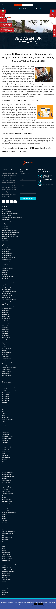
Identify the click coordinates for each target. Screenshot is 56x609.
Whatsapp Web (5, 588)
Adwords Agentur (6, 219)
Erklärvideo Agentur (6, 375)
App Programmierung (7, 537)
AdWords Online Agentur (7, 221)
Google (3, 413)
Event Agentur (5, 283)
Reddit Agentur (5, 333)
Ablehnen (40, 604)
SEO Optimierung (6, 392)
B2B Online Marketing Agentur (9, 291)
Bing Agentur (5, 244)
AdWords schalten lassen (7, 487)
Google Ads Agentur (6, 226)
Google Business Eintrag (7, 436)
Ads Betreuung (5, 468)
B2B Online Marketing (7, 567)
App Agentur (4, 350)
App (3, 535)
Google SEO (5, 388)
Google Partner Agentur (7, 268)
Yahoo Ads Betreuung (7, 508)
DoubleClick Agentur (6, 371)
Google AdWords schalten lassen (9, 489)
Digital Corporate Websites (8, 569)
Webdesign (4, 525)
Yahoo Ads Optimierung (7, 510)
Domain (3, 421)
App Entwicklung (5, 539)
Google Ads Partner (6, 480)
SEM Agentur (5, 240)
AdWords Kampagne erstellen (9, 486)
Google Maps (5, 442)
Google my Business (6, 438)
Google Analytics (5, 432)
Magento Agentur (6, 342)
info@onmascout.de (36, 12)
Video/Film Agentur (6, 373)
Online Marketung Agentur (8, 276)
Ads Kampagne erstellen (7, 472)
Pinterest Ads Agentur (7, 253)
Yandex (3, 516)
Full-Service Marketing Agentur (9, 282)
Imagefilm (4, 581)
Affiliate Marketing (6, 457)
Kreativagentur (5, 280)
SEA (3, 407)
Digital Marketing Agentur (7, 301)
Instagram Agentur (6, 320)
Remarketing (5, 455)
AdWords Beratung (6, 484)
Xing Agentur (5, 327)
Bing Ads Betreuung (6, 499)
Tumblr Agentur (5, 335)
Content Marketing (6, 562)
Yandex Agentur (5, 251)
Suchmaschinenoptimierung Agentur (10, 213)
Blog (18, 5)
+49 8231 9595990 (47, 179)
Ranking (4, 425)
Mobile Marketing (6, 560)
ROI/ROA (4, 453)
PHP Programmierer (6, 548)
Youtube (4, 585)
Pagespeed (4, 430)
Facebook (4, 586)
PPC (3, 411)
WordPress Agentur (6, 341)
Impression (4, 459)
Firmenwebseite (5, 524)
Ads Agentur (4, 223)
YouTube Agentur (6, 318)
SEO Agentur (5, 209)
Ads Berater (4, 478)
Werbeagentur (5, 270)
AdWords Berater (6, 491)
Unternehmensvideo (6, 579)
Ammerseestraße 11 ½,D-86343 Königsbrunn (48, 176)
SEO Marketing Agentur (7, 304)
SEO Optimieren (5, 396)
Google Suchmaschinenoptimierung (10, 390)
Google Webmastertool (7, 444)
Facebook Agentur (6, 316)
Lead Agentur (5, 360)
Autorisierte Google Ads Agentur (9, 230)
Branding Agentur (6, 297)
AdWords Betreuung (6, 482)
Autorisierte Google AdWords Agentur (10, 232)
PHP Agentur (5, 354)
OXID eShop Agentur (6, 348)
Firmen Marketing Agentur (8, 287)
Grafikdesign (5, 529)
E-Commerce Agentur (7, 295)
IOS (3, 541)
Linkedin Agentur (5, 331)
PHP (3, 545)
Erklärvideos (4, 577)
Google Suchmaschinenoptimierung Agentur (12, 217)
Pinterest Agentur (6, 337)
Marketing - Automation (7, 558)
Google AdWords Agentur (7, 228)
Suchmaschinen (5, 417)
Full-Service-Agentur (6, 289)
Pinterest (4, 594)
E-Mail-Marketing (6, 554)
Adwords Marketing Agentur (8, 306)
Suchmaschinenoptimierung (8, 387)
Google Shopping (6, 449)
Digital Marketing (5, 565)
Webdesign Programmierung (8, 531)
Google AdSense (5, 434)
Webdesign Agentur (6, 352)
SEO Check (4, 406)
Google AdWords (6, 466)
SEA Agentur (5, 238)
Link (3, 427)
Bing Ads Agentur (6, 245)
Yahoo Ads (4, 506)
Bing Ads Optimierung (7, 501)
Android (3, 543)
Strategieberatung (6, 575)
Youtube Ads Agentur (6, 255)
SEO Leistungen (5, 398)
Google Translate (6, 451)
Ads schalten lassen (6, 474)
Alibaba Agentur (5, 314)
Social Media (5, 592)
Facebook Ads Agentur (7, 261)
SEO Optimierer (5, 394)
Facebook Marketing (6, 556)
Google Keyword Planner (7, 447)
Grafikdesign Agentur (6, 358)
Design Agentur (5, 356)
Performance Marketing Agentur (9, 299)
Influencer (4, 590)
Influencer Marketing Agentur (8, 323)
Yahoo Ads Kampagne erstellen (9, 512)
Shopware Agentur (6, 363)
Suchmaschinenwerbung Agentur (9, 266)
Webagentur (4, 285)
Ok (35, 604)
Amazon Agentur (5, 310)
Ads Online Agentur (6, 224)
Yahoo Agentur (5, 247)
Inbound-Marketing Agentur (8, 365)
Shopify (3, 583)
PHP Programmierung (7, 546)
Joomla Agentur (5, 346)
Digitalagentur (5, 303)
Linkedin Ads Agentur (6, 259)
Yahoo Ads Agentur (6, 249)
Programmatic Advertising (8, 571)
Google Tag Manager (7, 446)
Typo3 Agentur (5, 344)
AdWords (4, 463)
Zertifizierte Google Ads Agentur (9, 234)
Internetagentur (5, 278)
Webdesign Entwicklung (7, 533)
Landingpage (5, 527)
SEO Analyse (5, 404)
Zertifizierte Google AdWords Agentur (10, 236)
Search (3, 415)
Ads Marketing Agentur (7, 308)
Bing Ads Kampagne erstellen (8, 503)
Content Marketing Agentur (8, 362)
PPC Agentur (5, 242)
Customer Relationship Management (10, 564)
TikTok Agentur (5, 325)
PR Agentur (4, 272)
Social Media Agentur (7, 293)
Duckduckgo (4, 514)
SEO (3, 385)
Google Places (5, 440)
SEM (3, 409)
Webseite (4, 518)
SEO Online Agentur (6, 211)
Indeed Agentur (5, 329)
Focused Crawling (6, 573)
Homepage (4, 520)
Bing (3, 495)
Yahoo (3, 505)
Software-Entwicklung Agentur (9, 367)
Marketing (4, 550)
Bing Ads (4, 497)
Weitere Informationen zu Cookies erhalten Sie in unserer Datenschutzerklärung (28, 606)
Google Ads (4, 465)
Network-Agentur (6, 369)
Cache (3, 428)
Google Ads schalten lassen (8, 476)
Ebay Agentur (5, 312)
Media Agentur (5, 274)
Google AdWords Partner (7, 493)
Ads (3, 461)
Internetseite (5, 522)
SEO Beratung (5, 402)
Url (2, 423)
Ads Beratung (5, 470)
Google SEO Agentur (6, 215)
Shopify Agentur (5, 339)
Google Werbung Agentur (7, 264)
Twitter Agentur (5, 322)
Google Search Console (7, 419)
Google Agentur (5, 263)
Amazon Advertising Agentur (8, 257)
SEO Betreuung (5, 400)
